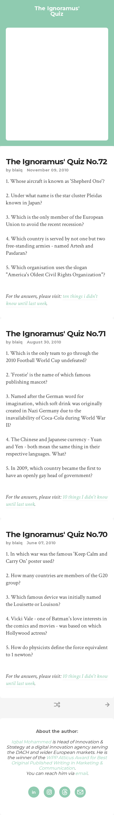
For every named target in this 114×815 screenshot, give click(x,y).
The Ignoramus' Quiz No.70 (56, 534)
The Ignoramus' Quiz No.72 (56, 161)
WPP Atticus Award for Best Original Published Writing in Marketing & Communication (59, 763)
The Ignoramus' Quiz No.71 (56, 333)
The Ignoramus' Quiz (56, 11)
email (81, 773)
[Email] (80, 792)
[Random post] (57, 704)
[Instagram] (49, 792)
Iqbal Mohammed (31, 741)
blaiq (17, 170)
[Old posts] (107, 704)
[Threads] (64, 792)
